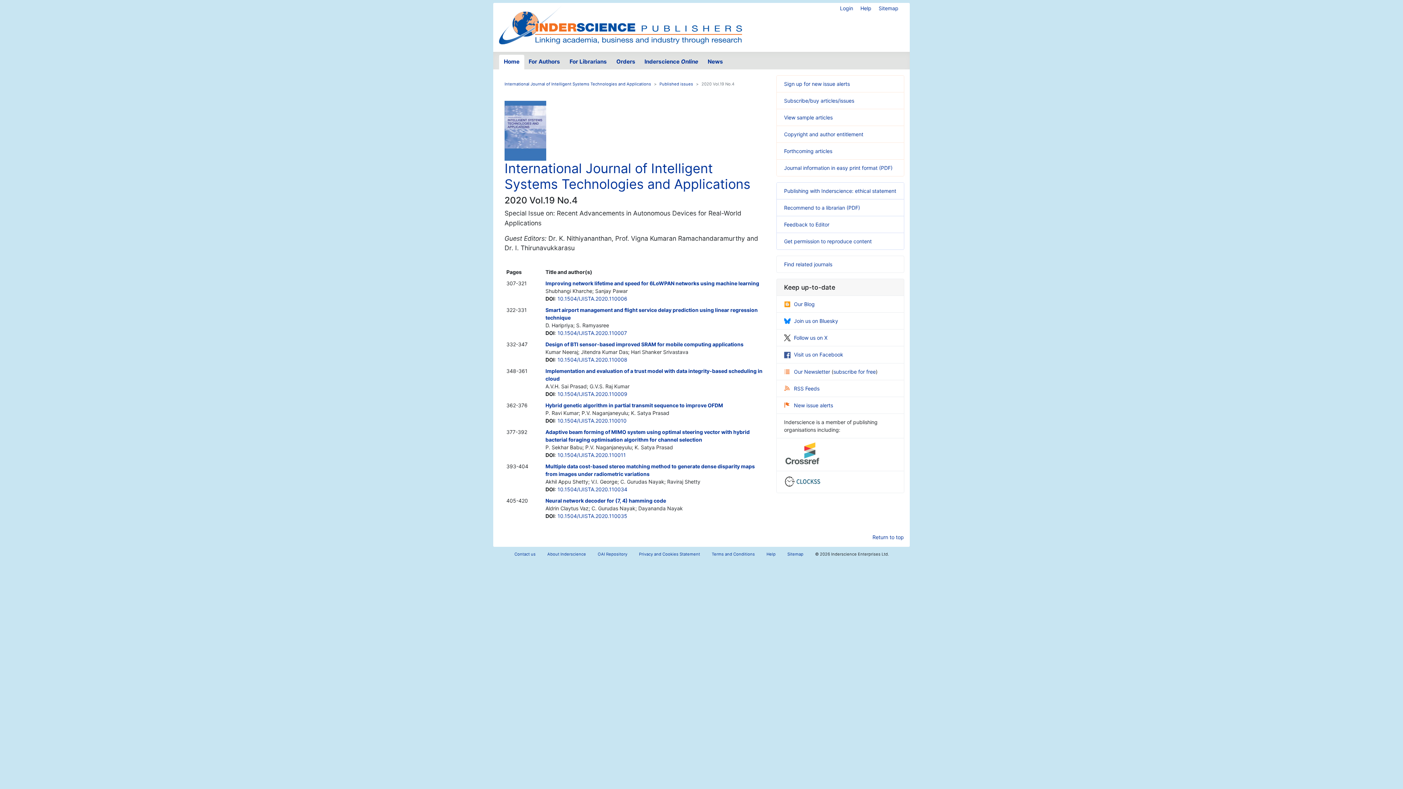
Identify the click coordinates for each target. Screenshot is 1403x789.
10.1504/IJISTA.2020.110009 (592, 394)
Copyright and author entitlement (823, 134)
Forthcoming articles (808, 151)
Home (512, 61)
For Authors (544, 61)
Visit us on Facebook (818, 354)
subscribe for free (854, 372)
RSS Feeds (807, 388)
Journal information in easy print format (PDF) (838, 168)
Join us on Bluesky (816, 321)
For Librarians (588, 61)
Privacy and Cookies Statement (669, 554)
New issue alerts (813, 405)
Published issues (676, 84)
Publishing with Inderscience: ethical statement (840, 191)
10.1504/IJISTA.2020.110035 (592, 516)
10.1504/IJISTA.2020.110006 (592, 299)
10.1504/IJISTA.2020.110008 (592, 360)
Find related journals (808, 264)
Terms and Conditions (733, 554)
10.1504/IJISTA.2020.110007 (592, 333)
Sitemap (888, 8)
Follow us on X (811, 338)
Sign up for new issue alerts (817, 84)
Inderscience (671, 61)
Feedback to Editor (806, 224)
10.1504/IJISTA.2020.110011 (592, 455)
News (715, 61)
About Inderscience (566, 554)
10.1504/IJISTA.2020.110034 (592, 489)
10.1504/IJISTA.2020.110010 (592, 421)
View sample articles (808, 117)
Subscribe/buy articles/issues (819, 101)
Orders (625, 61)
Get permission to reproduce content (828, 241)
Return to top (888, 537)
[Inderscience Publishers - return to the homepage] (620, 24)
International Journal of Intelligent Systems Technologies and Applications (578, 84)
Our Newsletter (813, 372)
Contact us (525, 554)
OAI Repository (612, 554)
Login (846, 8)
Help (865, 8)
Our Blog (804, 304)
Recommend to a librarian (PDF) (822, 208)
